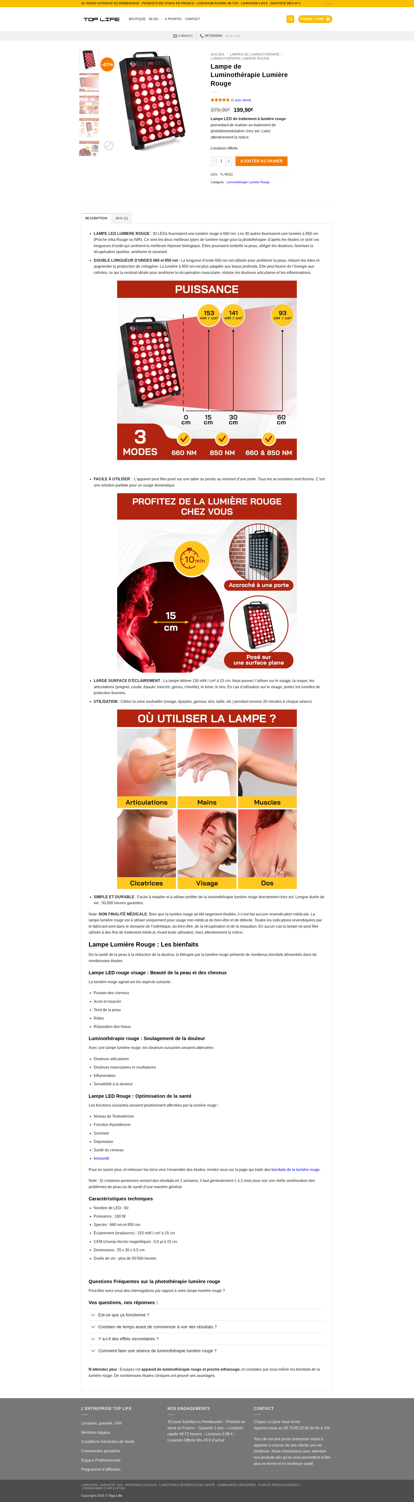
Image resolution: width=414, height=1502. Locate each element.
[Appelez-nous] (330, 3)
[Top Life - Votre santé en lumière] (101, 19)
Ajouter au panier (261, 161)
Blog (153, 19)
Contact (192, 19)
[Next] (195, 101)
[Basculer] (93, 1315)
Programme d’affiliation (101, 1469)
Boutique (137, 19)
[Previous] (110, 101)
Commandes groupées (100, 1451)
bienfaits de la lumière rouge (295, 1170)
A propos (173, 19)
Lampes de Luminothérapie (254, 54)
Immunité (101, 1158)
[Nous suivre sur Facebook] (325, 3)
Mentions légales (95, 1432)
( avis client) (241, 100)
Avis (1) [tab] (121, 218)
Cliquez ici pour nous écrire (277, 1422)
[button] (290, 19)
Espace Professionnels (101, 1460)
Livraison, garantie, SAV (101, 1423)
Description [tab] (96, 218)
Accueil (218, 54)
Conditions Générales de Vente (107, 1442)
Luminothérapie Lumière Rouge (240, 58)
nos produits (264, 1457)
